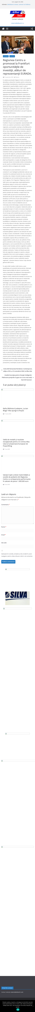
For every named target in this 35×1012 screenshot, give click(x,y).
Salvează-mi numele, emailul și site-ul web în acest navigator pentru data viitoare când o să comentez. (17, 555)
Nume (3, 527)
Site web (4, 543)
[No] (33, 1006)
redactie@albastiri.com (17, 992)
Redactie (17, 77)
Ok (18, 1009)
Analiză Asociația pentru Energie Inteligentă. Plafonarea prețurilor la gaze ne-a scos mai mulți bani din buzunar (17, 377)
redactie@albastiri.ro (17, 23)
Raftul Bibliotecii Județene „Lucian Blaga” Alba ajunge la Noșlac (15, 409)
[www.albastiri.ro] (3, 29)
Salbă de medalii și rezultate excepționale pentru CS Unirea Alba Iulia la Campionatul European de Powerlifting (16, 442)
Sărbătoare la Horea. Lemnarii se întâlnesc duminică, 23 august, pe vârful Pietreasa (18, 5)
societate (12, 56)
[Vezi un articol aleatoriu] (32, 29)
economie (6, 56)
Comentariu (5, 505)
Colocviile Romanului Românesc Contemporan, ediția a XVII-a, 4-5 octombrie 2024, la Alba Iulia (17, 370)
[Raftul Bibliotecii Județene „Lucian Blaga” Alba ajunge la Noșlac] (17, 390)
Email (3, 535)
